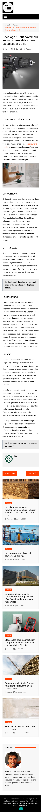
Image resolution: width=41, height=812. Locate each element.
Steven (7, 49)
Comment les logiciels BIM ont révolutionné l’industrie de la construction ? (19, 686)
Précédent (11, 473)
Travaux (28, 49)
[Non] (38, 804)
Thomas (10, 519)
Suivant (31, 473)
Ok (21, 809)
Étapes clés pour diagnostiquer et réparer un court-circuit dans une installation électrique (20, 642)
